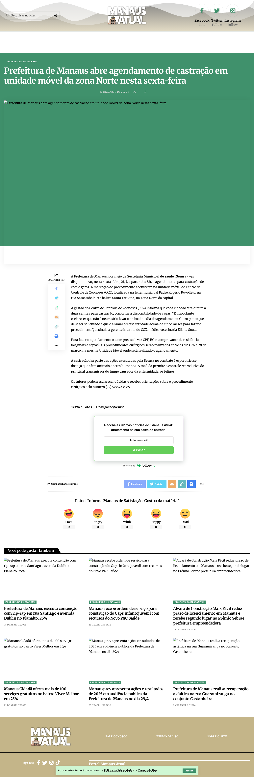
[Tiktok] (58, 763)
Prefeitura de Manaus (22, 62)
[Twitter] (216, 15)
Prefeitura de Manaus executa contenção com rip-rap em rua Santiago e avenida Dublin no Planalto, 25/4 (40, 613)
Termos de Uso (147, 770)
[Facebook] (201, 15)
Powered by (129, 465)
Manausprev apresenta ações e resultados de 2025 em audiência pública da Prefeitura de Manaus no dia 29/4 (126, 693)
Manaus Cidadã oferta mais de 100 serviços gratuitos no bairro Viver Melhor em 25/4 (41, 693)
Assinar (139, 450)
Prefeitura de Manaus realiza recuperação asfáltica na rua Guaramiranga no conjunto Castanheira (210, 693)
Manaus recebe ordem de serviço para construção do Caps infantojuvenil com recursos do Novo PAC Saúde (124, 613)
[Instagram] (232, 15)
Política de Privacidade (118, 770)
